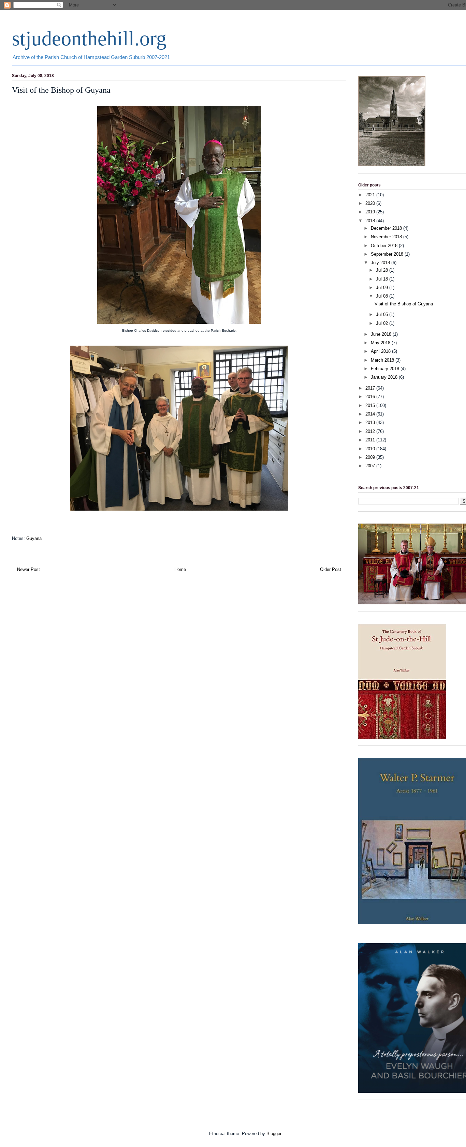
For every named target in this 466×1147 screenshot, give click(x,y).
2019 (370, 211)
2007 (370, 465)
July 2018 (381, 262)
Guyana (34, 538)
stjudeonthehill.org (89, 38)
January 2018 (385, 377)
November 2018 (387, 236)
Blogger (273, 1133)
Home (180, 569)
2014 (370, 414)
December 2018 (387, 228)
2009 (370, 457)
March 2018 (383, 360)
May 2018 (381, 342)
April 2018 (381, 351)
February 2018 (386, 368)
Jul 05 (382, 314)
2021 (370, 194)
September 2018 (388, 254)
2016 (370, 396)
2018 (370, 220)
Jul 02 (382, 323)
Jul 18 (382, 279)
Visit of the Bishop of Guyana (404, 303)
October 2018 (385, 245)
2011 (370, 439)
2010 (370, 448)
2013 (370, 422)
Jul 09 (382, 287)
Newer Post (28, 569)
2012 (370, 431)
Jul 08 (382, 296)
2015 (370, 405)
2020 (370, 203)
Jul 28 (382, 270)
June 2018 (382, 334)
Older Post (330, 569)
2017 (370, 388)
